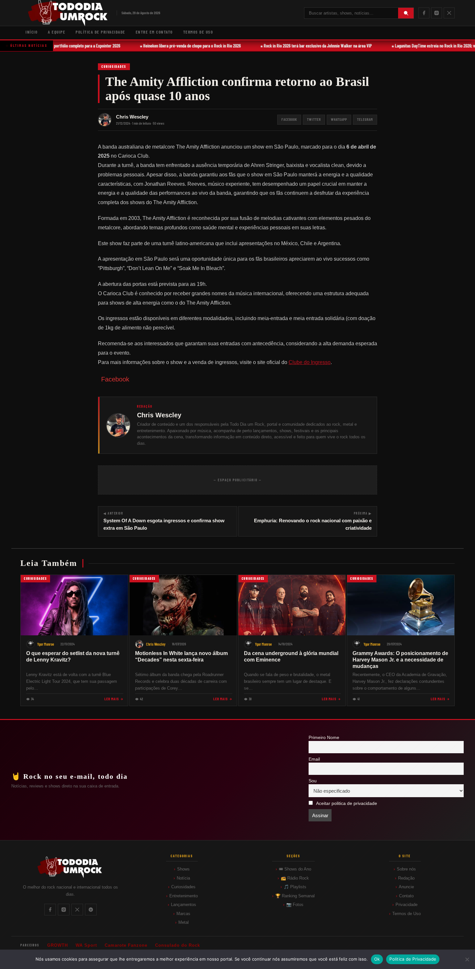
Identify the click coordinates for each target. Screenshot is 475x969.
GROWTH (57, 945)
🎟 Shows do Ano (295, 869)
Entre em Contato (154, 32)
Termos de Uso (198, 32)
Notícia (183, 878)
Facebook (289, 119)
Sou (313, 780)
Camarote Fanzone (126, 945)
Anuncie (406, 886)
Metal (183, 922)
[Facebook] (423, 12)
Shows (183, 869)
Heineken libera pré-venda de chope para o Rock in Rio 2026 (187, 45)
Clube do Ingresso (310, 362)
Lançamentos (183, 904)
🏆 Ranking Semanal (295, 895)
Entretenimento (183, 895)
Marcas (183, 913)
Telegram (365, 119)
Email (314, 759)
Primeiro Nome (324, 737)
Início (31, 32)
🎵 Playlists (295, 886)
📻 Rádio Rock (295, 878)
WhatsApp (339, 119)
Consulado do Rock (177, 945)
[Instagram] (436, 12)
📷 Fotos (294, 904)
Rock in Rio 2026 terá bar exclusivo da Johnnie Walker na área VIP (313, 45)
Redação (406, 878)
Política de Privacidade (100, 32)
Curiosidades (113, 66)
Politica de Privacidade (412, 959)
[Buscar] (406, 13)
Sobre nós (406, 869)
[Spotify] (91, 909)
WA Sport (86, 945)
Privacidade (406, 904)
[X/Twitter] (449, 12)
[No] (467, 959)
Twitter (314, 119)
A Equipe (56, 32)
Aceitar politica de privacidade (346, 803)
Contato (406, 895)
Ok (377, 959)
